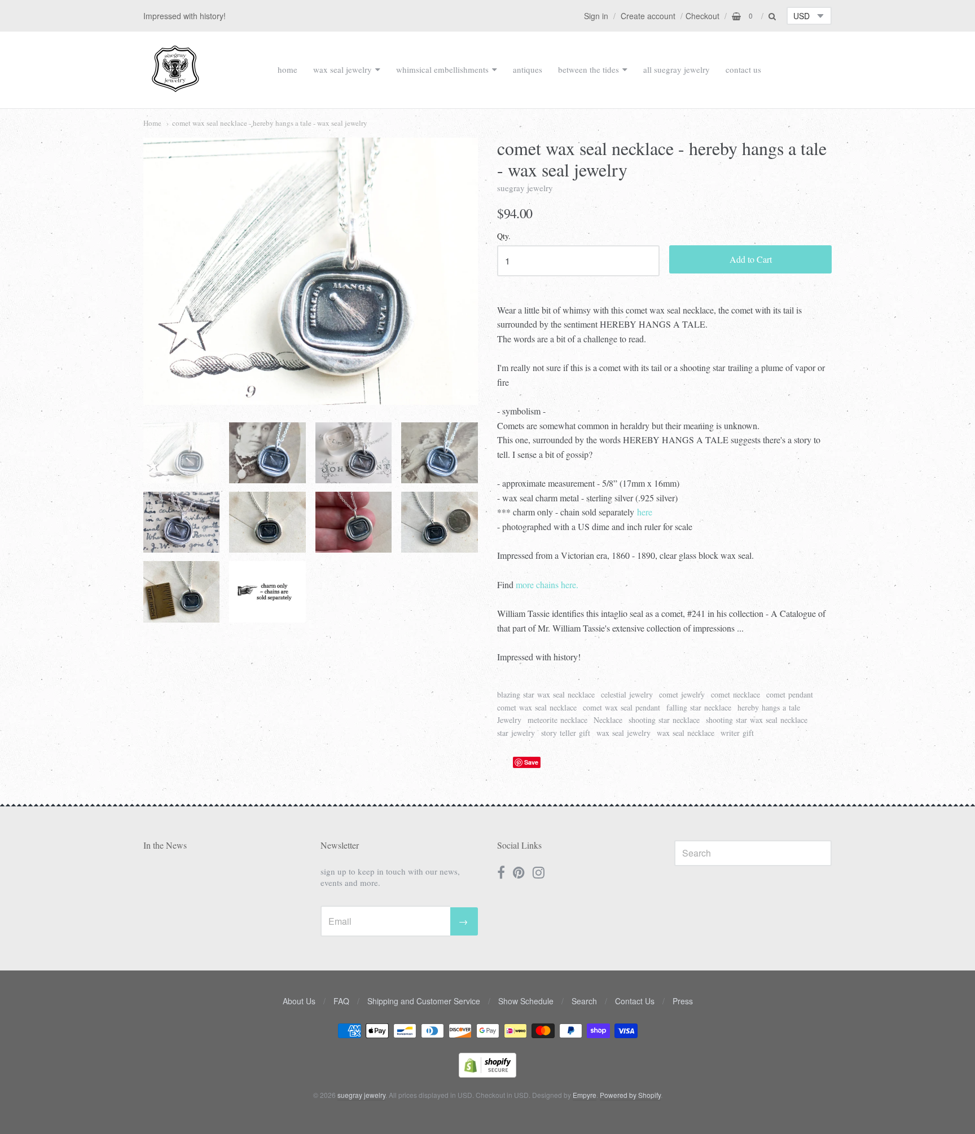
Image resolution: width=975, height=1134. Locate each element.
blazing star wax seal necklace (546, 694)
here (644, 512)
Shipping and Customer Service (423, 1001)
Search (584, 1001)
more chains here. (547, 584)
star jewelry (516, 732)
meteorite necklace (557, 719)
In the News (165, 845)
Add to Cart (751, 259)
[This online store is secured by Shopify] (487, 1073)
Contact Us (635, 1001)
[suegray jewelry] (175, 87)
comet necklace (735, 694)
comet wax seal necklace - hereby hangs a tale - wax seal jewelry (269, 123)
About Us (299, 1001)
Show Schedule (526, 1001)
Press (683, 1001)
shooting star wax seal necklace (756, 719)
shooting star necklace (664, 719)
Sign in (596, 15)
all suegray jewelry (676, 69)
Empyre (584, 1095)
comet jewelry (682, 694)
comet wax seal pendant (621, 707)
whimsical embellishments (442, 69)
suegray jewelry (525, 187)
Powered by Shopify (630, 1095)
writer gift (737, 732)
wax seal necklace (685, 732)
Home (152, 123)
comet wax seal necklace (537, 707)
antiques (527, 69)
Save (531, 762)
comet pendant (789, 694)
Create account (648, 15)
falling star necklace (698, 707)
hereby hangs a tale (768, 707)
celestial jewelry (627, 694)
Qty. (504, 236)
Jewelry (509, 719)
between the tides (588, 69)
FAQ (341, 1001)
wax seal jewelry (342, 69)
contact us (743, 69)
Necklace (608, 719)
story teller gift (565, 732)
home (287, 69)
